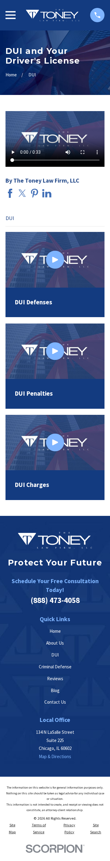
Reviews (55, 678)
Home (55, 631)
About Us (55, 643)
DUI (55, 655)
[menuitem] (12, 828)
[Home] (52, 15)
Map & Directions (55, 756)
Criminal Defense (55, 667)
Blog (55, 690)
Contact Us (55, 702)
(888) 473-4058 (55, 600)
